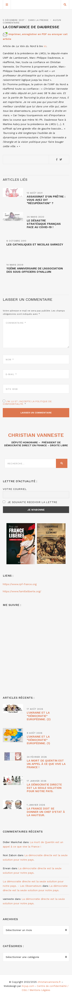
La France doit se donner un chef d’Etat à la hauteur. (46, 812)
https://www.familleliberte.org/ (22, 591)
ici (45, 46)
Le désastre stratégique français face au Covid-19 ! (44, 224)
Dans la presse (38, 20)
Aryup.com (28, 986)
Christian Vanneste (36, 435)
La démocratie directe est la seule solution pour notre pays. (44, 788)
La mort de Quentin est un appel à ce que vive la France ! (46, 764)
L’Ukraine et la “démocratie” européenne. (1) (38, 740)
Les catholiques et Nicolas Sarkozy (34, 244)
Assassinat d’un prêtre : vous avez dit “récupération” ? (46, 200)
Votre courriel (15, 489)
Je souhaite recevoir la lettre (31, 502)
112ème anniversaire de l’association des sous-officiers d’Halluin (34, 270)
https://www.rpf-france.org (20, 584)
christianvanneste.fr (49, 982)
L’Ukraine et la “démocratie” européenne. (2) (39, 716)
